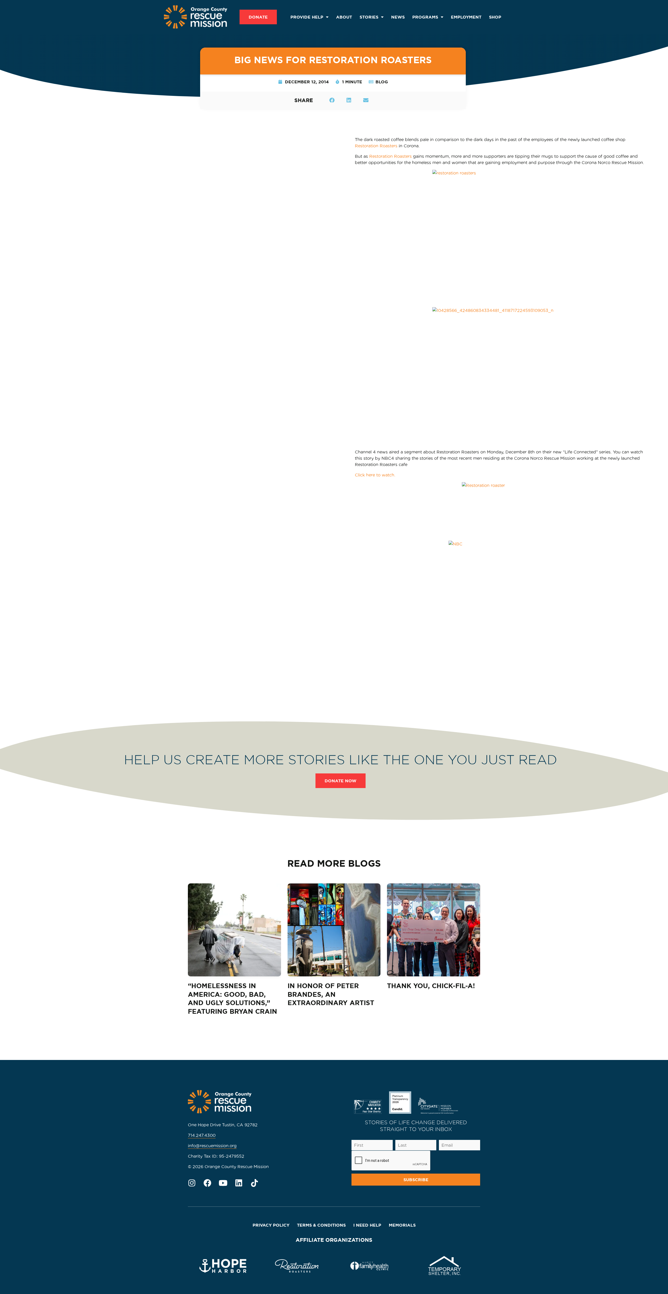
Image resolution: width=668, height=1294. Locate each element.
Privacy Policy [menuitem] (271, 1225)
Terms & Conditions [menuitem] (321, 1225)
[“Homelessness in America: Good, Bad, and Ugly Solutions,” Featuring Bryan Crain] (234, 930)
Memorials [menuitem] (402, 1225)
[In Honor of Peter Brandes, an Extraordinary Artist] (334, 930)
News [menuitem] (398, 17)
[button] (332, 100)
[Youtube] (223, 1183)
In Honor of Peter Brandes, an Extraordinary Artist (331, 994)
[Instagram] (192, 1183)
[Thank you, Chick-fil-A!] (433, 930)
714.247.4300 (202, 1135)
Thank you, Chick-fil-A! (431, 985)
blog (381, 81)
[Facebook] (207, 1183)
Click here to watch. (375, 475)
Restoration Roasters (376, 145)
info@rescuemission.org (212, 1145)
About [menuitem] (344, 17)
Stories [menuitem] (369, 17)
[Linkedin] (239, 1183)
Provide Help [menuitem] (306, 17)
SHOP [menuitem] (495, 17)
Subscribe (415, 1179)
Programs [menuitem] (425, 17)
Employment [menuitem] (466, 17)
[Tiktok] (254, 1183)
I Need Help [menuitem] (367, 1225)
